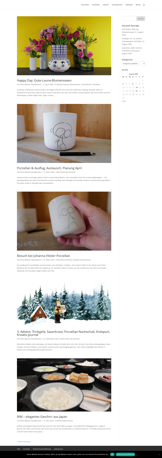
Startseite (85, 5)
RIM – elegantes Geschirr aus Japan (42, 416)
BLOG (138, 5)
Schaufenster (117, 5)
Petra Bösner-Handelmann (30, 84)
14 (137, 87)
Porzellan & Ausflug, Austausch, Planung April (49, 168)
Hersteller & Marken (64, 260)
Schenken (96, 5)
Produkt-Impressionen (71, 84)
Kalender (129, 5)
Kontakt (26, 449)
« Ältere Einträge (23, 441)
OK (112, 454)
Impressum (58, 449)
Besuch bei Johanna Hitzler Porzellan (43, 256)
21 (137, 91)
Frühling (58, 84)
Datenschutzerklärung (42, 449)
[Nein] (159, 454)
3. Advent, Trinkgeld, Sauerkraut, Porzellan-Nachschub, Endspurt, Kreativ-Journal (63, 333)
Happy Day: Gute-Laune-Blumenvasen (44, 80)
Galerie (106, 5)
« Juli (124, 101)
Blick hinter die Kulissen (66, 172)
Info (18, 449)
